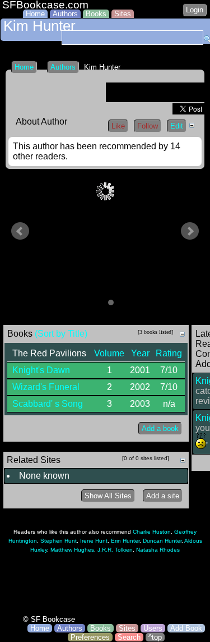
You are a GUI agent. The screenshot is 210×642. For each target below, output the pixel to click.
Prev (20, 231)
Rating (169, 353)
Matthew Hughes (72, 550)
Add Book (186, 628)
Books (96, 14)
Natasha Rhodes (158, 550)
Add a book (160, 428)
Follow (147, 126)
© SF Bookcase (49, 619)
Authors (65, 14)
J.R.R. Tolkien (115, 550)
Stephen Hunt (58, 541)
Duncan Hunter (162, 541)
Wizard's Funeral (46, 387)
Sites (122, 14)
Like (118, 126)
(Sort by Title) (61, 333)
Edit (176, 126)
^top (155, 637)
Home (35, 14)
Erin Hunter (125, 541)
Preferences (90, 637)
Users (152, 628)
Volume (109, 353)
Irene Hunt (94, 541)
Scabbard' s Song (47, 404)
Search (129, 637)
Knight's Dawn (41, 370)
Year (140, 353)
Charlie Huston (152, 532)
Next (190, 231)
